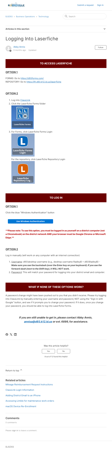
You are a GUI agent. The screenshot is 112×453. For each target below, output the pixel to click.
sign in (15, 430)
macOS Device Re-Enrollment (21, 406)
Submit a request (85, 5)
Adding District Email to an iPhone (23, 395)
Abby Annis (19, 46)
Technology (43, 16)
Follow (100, 47)
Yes (48, 351)
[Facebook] (7, 334)
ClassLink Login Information (20, 389)
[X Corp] (11, 334)
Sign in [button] (100, 5)
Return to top (13, 370)
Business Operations (25, 16)
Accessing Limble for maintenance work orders (30, 400)
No (63, 351)
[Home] (16, 6)
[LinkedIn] (15, 334)
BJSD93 (9, 16)
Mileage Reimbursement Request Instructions (29, 384)
